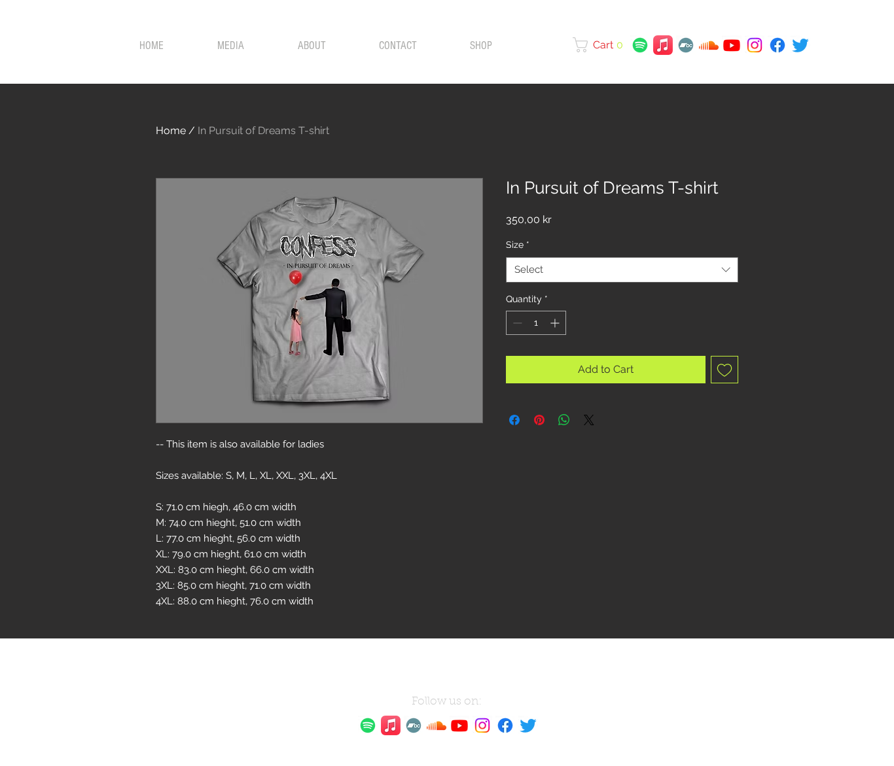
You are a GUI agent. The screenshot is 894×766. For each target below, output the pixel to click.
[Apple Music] (663, 45)
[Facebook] (777, 45)
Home (171, 130)
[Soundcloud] (709, 45)
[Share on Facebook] (514, 420)
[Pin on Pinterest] (539, 420)
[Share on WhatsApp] (564, 420)
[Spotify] (640, 45)
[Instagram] (754, 45)
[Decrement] (516, 322)
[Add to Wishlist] (724, 369)
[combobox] (622, 270)
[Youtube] (732, 45)
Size (517, 244)
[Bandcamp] (686, 45)
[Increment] (556, 322)
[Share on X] (589, 420)
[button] (601, 44)
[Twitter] (800, 45)
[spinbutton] (536, 322)
